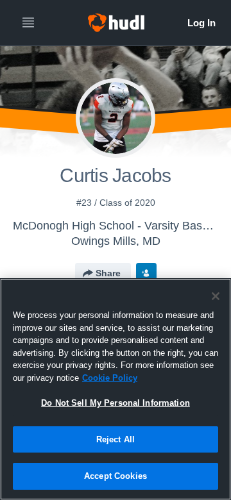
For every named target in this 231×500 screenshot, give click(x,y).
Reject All (115, 439)
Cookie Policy (109, 378)
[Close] (215, 296)
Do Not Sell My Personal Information (115, 403)
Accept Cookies (115, 476)
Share (108, 273)
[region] (115, 389)
